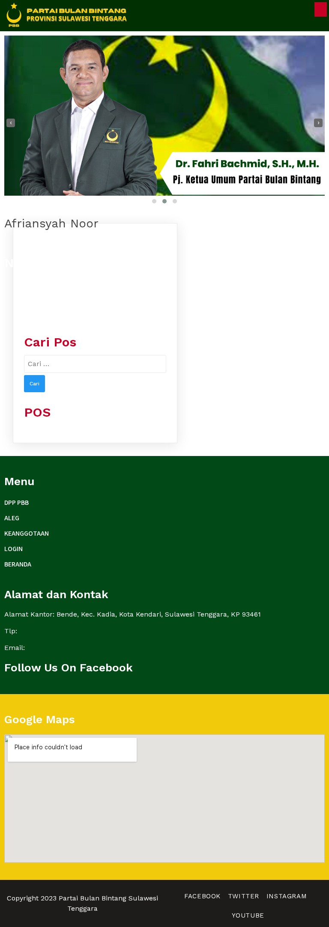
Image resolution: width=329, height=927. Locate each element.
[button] (154, 201)
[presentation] (10, 123)
